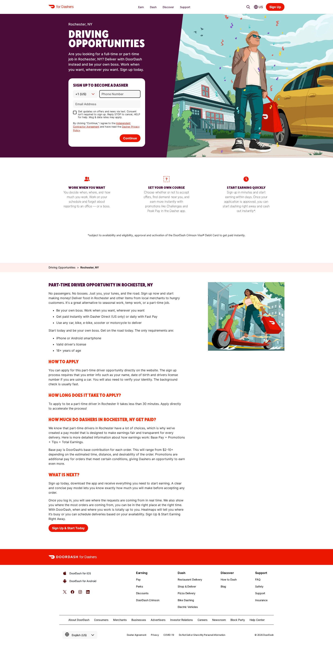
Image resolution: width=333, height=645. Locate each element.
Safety (259, 586)
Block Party (237, 619)
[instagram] (80, 593)
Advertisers (158, 619)
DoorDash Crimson (147, 600)
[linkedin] (88, 593)
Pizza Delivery (186, 593)
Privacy (155, 634)
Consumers (101, 619)
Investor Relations (181, 619)
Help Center (257, 619)
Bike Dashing (186, 600)
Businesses (138, 619)
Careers (203, 619)
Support (260, 593)
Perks (139, 586)
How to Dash (229, 579)
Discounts (142, 593)
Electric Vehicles (188, 607)
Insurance (261, 600)
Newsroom (219, 619)
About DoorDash (78, 619)
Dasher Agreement (136, 634)
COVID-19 (168, 634)
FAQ (258, 579)
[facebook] (72, 593)
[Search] (248, 7)
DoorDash (268, 634)
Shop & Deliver (187, 586)
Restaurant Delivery (190, 579)
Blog (223, 586)
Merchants (120, 619)
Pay (138, 579)
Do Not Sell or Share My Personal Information (202, 634)
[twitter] (64, 593)
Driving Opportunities (62, 267)
